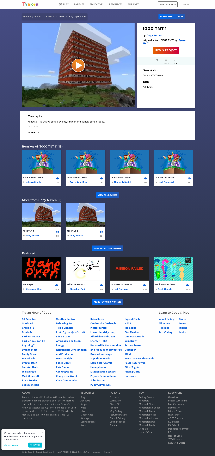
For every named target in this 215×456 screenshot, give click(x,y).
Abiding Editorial (122, 182)
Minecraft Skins (146, 404)
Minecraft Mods (147, 425)
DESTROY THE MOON (121, 284)
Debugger (130, 349)
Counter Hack (30, 367)
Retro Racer (97, 319)
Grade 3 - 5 (28, 327)
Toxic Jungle (29, 371)
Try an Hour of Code (36, 312)
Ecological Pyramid (101, 362)
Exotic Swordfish (78, 182)
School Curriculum (177, 400)
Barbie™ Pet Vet (31, 336)
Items (182, 323)
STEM (128, 354)
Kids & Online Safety (80, 452)
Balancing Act (64, 323)
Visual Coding (167, 319)
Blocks (183, 327)
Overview (114, 397)
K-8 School (173, 425)
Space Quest (63, 362)
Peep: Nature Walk (135, 362)
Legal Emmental (166, 182)
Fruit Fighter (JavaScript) (70, 332)
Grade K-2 (27, 323)
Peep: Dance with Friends (139, 358)
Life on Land (63, 336)
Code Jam (143, 428)
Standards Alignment (178, 428)
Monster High (64, 358)
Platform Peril (98, 327)
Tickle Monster (64, 327)
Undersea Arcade (134, 336)
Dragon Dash (29, 362)
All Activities (29, 319)
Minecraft (164, 323)
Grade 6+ (27, 332)
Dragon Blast (29, 349)
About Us (85, 400)
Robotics (164, 327)
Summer (114, 425)
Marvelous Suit (77, 289)
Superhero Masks (100, 358)
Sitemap (84, 418)
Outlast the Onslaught (103, 323)
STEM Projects (175, 439)
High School (174, 414)
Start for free (168, 4)
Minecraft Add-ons (148, 418)
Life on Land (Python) (102, 332)
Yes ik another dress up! (166, 284)
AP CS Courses (175, 418)
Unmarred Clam (34, 289)
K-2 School (173, 421)
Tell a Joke (130, 327)
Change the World (66, 376)
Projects (50, 16)
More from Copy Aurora (107, 248)
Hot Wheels (28, 358)
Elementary (174, 407)
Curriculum (115, 400)
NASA (128, 323)
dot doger (28, 284)
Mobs (182, 332)
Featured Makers (118, 414)
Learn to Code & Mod (174, 312)
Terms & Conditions (44, 452)
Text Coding (165, 332)
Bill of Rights (132, 367)
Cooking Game (64, 371)
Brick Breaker (30, 380)
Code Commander (66, 380)
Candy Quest (29, 354)
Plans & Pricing (117, 418)
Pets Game (62, 367)
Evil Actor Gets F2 (76, 284)
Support (84, 404)
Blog (82, 397)
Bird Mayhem (132, 332)
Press (83, 407)
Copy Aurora (154, 35)
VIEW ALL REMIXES (107, 195)
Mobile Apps (86, 414)
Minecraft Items (147, 421)
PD (169, 432)
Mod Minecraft (30, 376)
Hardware (130, 376)
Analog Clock (132, 371)
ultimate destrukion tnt (35, 177)
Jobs (82, 411)
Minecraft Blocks (147, 414)
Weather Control (65, 319)
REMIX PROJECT (166, 50)
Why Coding (116, 411)
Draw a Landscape (101, 354)
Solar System (97, 380)
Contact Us (108, 452)
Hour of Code (145, 432)
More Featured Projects (107, 301)
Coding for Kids (34, 16)
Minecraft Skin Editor (149, 407)
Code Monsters (30, 384)
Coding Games (146, 397)
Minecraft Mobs (147, 411)
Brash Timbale (165, 289)
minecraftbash (33, 182)
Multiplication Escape (103, 371)
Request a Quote (176, 442)
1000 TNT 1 (28, 231)
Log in (185, 4)
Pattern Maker (133, 345)
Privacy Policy (62, 452)
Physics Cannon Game (103, 376)
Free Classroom (176, 404)
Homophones (98, 367)
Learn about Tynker (171, 16)
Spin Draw (131, 341)
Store (83, 425)
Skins (182, 319)
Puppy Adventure (100, 384)
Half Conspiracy (122, 289)
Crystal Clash (132, 319)
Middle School (175, 411)
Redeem (114, 407)
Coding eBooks (88, 421)
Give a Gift (115, 404)
